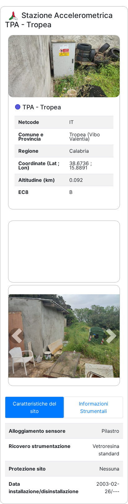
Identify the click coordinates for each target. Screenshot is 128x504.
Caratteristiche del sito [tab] (34, 407)
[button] (16, 335)
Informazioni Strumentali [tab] (93, 407)
